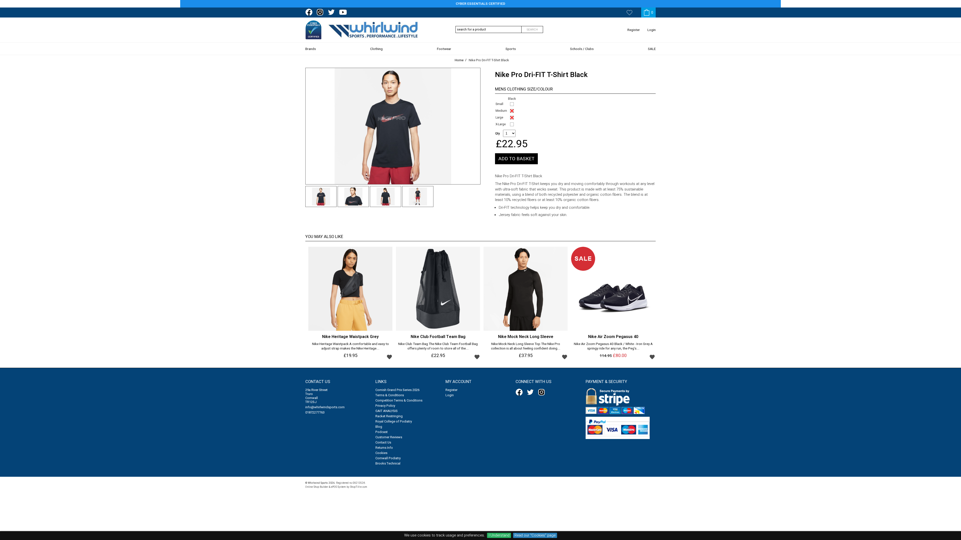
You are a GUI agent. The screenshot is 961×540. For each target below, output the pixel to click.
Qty (497, 133)
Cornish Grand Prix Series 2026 (397, 390)
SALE (652, 49)
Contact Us (383, 442)
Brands (310, 49)
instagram (321, 12)
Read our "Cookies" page (535, 535)
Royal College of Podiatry (393, 421)
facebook (309, 12)
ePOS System (338, 487)
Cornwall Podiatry (388, 458)
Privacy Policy (385, 405)
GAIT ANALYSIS (386, 410)
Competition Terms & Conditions (398, 400)
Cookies (381, 452)
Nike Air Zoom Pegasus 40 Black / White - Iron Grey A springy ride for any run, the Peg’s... (613, 346)
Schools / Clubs (582, 49)
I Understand (499, 535)
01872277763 (315, 412)
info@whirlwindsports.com (325, 407)
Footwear (444, 49)
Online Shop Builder (316, 487)
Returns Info (384, 447)
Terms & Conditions (389, 395)
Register (633, 30)
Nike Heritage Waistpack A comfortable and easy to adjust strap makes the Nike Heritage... (350, 346)
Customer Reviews (388, 437)
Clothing (376, 49)
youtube (343, 12)
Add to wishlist (389, 356)
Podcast (381, 432)
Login (651, 30)
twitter (332, 12)
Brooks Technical (387, 463)
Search (532, 29)
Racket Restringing (389, 416)
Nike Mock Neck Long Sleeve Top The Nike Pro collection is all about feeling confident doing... (525, 346)
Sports (511, 49)
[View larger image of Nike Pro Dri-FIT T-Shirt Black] (392, 126)
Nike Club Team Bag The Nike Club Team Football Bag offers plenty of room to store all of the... (438, 346)
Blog (378, 426)
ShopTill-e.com (358, 487)
